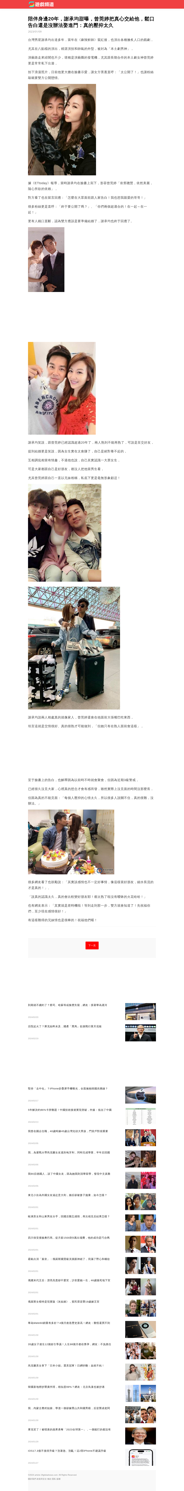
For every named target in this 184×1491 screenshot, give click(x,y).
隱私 (54, 1479)
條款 (49, 1479)
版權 (58, 1479)
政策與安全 (42, 1479)
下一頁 (92, 945)
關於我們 (32, 1479)
